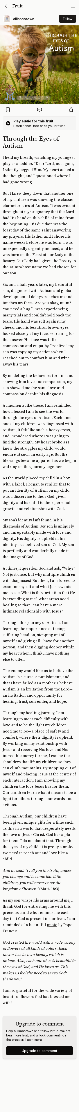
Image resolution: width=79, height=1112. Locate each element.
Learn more (33, 1039)
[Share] (71, 109)
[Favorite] (8, 109)
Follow (67, 19)
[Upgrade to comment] (39, 110)
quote (52, 924)
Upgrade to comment (39, 1050)
